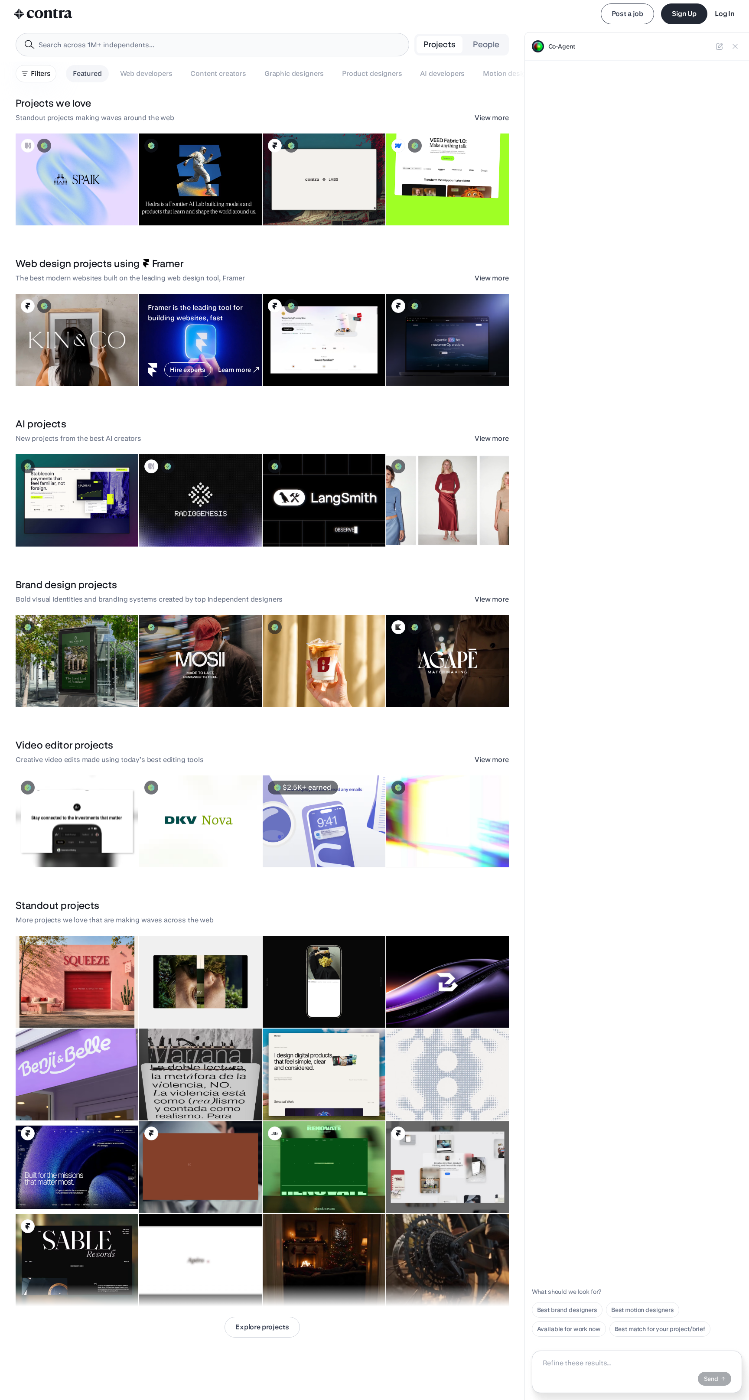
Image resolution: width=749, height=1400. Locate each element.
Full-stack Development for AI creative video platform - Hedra (197, 199)
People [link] (486, 44)
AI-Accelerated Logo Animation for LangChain (311, 520)
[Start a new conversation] (719, 46)
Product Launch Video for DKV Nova (194, 845)
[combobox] (212, 44)
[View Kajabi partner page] (398, 627)
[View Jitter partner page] (275, 1133)
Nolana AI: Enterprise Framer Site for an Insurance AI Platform (445, 360)
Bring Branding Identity (423, 1006)
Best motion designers (642, 1309)
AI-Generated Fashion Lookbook (436, 524)
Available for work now (569, 1328)
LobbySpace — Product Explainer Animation (301, 841)
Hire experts (187, 369)
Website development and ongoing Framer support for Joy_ (317, 360)
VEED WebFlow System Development (443, 203)
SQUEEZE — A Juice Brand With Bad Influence (64, 1001)
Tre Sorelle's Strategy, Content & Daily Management (313, 1001)
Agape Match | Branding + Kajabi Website (427, 681)
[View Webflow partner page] (398, 146)
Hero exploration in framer (57, 1191)
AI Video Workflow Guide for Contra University (430, 841)
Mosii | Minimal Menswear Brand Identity (181, 681)
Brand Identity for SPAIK (54, 203)
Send (711, 1378)
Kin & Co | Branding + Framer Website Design (60, 360)
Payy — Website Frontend (57, 524)
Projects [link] (439, 44)
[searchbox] (219, 45)
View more (492, 117)
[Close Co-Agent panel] (735, 46)
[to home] (43, 14)
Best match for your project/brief (660, 1328)
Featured (87, 73)
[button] (77, 179)
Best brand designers (567, 1309)
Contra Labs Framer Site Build (309, 203)
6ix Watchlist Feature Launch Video (70, 845)
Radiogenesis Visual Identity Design (195, 524)
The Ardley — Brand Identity (60, 685)
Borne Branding (289, 685)
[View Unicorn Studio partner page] (28, 146)
